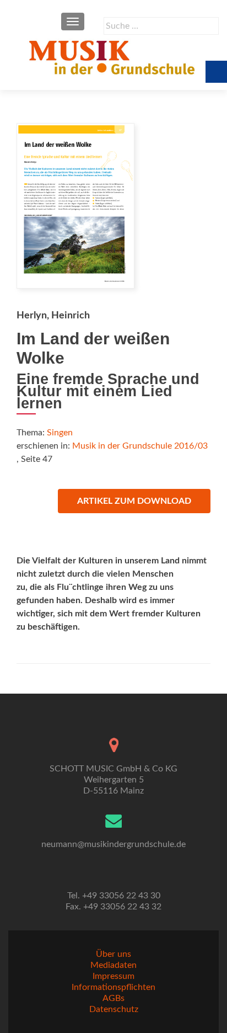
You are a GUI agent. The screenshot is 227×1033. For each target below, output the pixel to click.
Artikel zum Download (134, 501)
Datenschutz (113, 1009)
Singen (60, 432)
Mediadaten (113, 965)
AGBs (113, 998)
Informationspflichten (113, 987)
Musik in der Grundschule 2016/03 (140, 445)
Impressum (113, 976)
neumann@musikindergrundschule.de (113, 844)
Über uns (113, 954)
